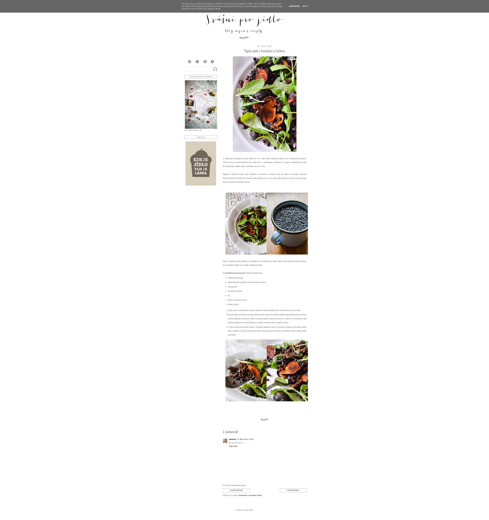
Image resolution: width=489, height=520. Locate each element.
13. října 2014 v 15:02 (245, 439)
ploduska (232, 439)
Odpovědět (233, 446)
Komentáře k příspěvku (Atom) (250, 495)
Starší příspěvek (293, 490)
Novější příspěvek (236, 490)
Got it (305, 6)
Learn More (294, 6)
